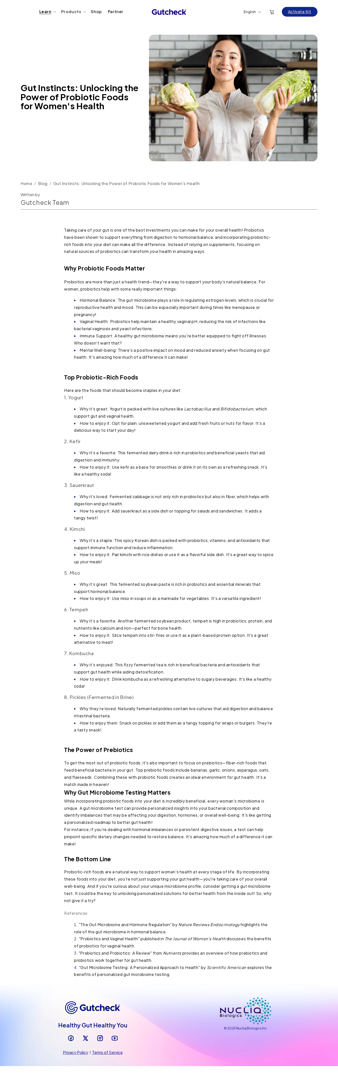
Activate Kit (299, 11)
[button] (47, 11)
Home (26, 183)
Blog (42, 183)
